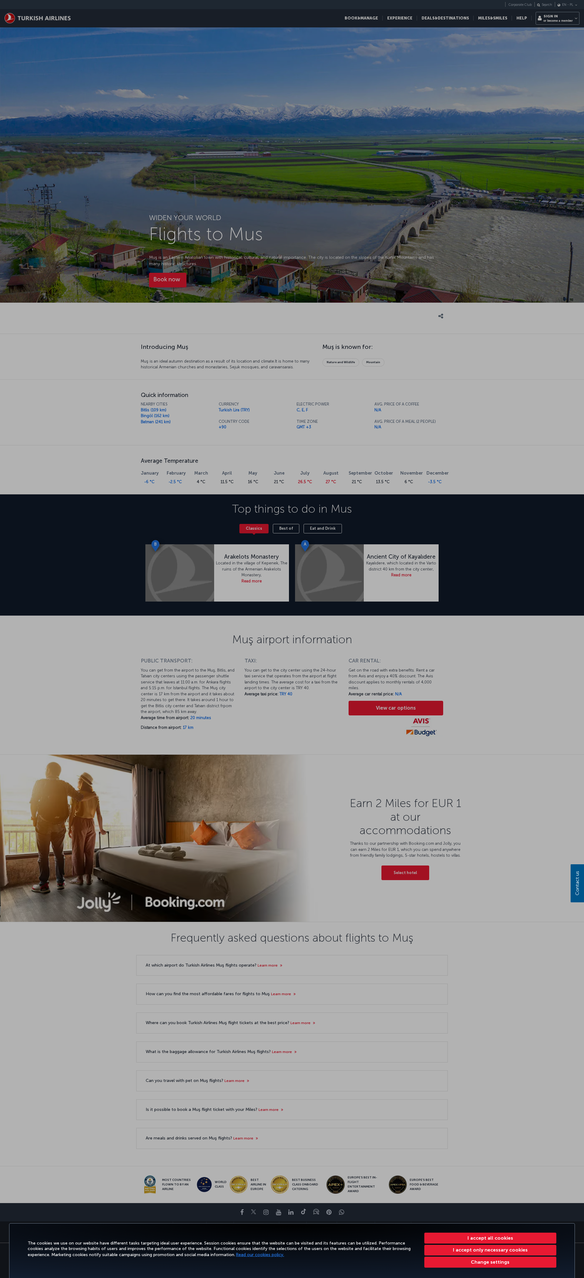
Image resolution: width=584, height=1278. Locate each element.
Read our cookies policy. (260, 1254)
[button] (490, 1262)
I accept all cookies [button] (490, 1238)
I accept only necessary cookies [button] (490, 1250)
